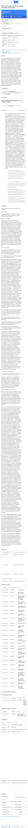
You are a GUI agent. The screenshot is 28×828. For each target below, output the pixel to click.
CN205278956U (5, 625)
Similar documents (17, 49)
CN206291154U (5, 646)
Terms (22, 826)
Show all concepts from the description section (11, 816)
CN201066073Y (5, 639)
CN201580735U (5, 678)
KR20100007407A (5, 606)
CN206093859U (5, 630)
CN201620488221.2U (6, 700)
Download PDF (7, 16)
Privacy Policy (3, 827)
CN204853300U (5, 592)
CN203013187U (5, 635)
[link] (12, 93)
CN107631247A (5, 564)
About (2, 826)
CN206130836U (5, 601)
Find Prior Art (14, 16)
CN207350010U (5, 672)
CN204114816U (5, 651)
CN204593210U (5, 660)
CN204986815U (5, 589)
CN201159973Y (5, 613)
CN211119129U (5, 669)
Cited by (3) (6, 49)
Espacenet (10, 52)
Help (9, 827)
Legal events (11, 49)
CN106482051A (5, 554)
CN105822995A (5, 648)
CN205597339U (5, 623)
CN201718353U (5, 642)
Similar (21, 16)
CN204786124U (5, 610)
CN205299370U (5, 618)
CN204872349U (5, 686)
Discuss (19, 52)
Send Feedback (8, 826)
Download (18, 797)
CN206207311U (5, 595)
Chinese (10, 19)
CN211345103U (5, 656)
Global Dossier (15, 52)
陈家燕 (7, 21)
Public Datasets (16, 826)
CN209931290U (5, 664)
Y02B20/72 (5, 91)
